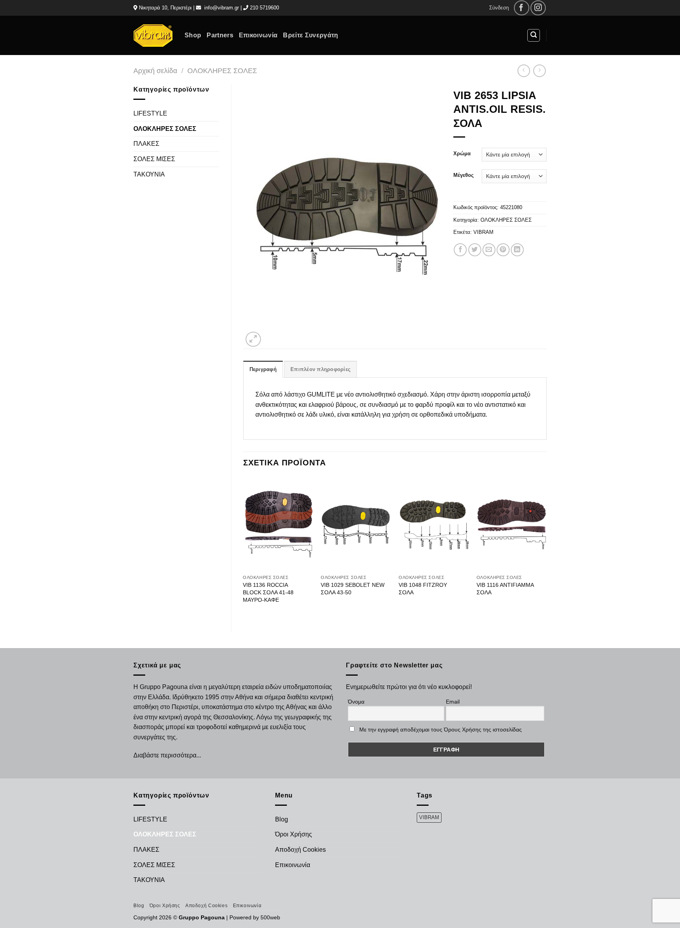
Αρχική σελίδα (155, 70)
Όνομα (356, 701)
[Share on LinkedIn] (517, 249)
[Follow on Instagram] (538, 8)
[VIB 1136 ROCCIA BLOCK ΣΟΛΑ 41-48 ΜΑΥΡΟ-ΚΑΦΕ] (278, 524)
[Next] (546, 547)
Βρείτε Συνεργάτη (310, 35)
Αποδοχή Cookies (300, 849)
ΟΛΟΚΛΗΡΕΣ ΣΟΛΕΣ (222, 70)
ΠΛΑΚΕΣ (146, 143)
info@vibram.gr (221, 8)
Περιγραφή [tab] (263, 369)
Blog (281, 819)
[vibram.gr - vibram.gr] (153, 35)
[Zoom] (253, 339)
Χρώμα (462, 153)
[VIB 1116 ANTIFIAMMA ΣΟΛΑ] (512, 524)
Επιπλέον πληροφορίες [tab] (320, 369)
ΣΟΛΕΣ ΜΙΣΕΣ (154, 159)
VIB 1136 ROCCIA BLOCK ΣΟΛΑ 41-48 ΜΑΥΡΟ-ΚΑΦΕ (268, 592)
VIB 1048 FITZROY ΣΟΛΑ (423, 588)
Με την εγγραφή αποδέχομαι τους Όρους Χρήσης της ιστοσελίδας (440, 729)
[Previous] (243, 547)
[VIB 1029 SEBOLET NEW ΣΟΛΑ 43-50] (356, 524)
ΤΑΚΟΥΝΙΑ (149, 174)
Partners (220, 35)
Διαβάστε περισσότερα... (167, 755)
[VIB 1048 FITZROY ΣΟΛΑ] (434, 524)
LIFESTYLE (150, 113)
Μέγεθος (463, 175)
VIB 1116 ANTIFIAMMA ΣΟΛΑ (505, 588)
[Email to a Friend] (488, 249)
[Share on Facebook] (460, 249)
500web (270, 917)
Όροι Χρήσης (293, 834)
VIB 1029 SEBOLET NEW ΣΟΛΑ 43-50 (352, 588)
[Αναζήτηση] (533, 35)
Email (453, 701)
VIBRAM (483, 232)
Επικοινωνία (258, 35)
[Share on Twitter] (474, 249)
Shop (193, 35)
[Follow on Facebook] (521, 8)
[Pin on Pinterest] (503, 249)
